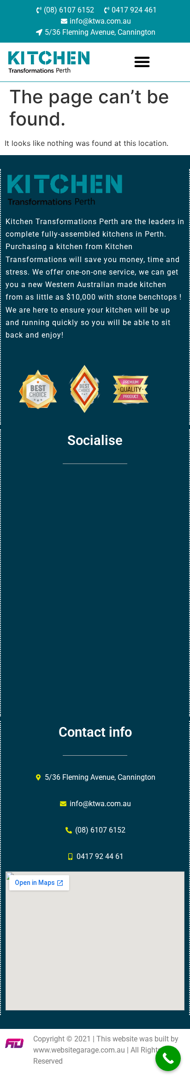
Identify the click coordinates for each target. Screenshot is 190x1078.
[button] (142, 61)
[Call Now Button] (168, 1058)
